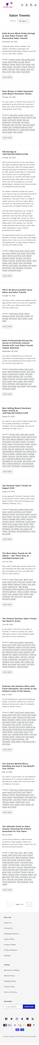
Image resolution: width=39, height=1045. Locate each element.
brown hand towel (29, 720)
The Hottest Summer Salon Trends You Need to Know (19, 619)
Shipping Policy (10, 981)
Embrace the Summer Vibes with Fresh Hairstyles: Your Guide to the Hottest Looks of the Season (19, 688)
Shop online (7, 72)
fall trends (25, 122)
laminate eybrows (9, 592)
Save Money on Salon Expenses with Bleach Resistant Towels (17, 92)
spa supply (23, 265)
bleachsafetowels (23, 795)
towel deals (25, 72)
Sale (12, 877)
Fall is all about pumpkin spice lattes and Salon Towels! (17, 291)
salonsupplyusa (22, 384)
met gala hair (23, 659)
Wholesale (16, 466)
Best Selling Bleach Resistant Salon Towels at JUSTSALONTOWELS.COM (16, 410)
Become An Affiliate (11, 970)
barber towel (29, 251)
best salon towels (17, 115)
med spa (11, 69)
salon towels (18, 132)
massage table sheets (16, 519)
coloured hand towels (16, 447)
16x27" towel (28, 853)
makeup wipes (21, 454)
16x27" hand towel (17, 251)
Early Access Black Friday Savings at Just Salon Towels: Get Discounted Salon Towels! (18, 35)
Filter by (13, 21)
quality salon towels (27, 130)
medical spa (7, 127)
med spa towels (28, 125)
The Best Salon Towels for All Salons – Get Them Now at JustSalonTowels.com (16, 555)
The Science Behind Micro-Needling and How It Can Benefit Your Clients (18, 766)
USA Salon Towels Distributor (19, 531)
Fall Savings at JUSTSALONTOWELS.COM (15, 152)
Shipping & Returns (11, 934)
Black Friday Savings (16, 62)
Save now (30, 69)
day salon (16, 517)
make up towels (8, 454)
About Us (7, 923)
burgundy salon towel (25, 722)
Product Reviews (10, 950)
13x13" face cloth (16, 579)
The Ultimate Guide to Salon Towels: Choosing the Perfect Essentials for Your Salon (16, 828)
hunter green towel (21, 732)
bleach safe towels (23, 64)
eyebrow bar (19, 449)
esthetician (6, 122)
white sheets (16, 742)
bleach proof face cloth (16, 256)
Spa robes (16, 72)
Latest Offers (9, 939)
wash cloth (6, 466)
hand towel (29, 449)
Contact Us (8, 928)
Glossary (7, 956)
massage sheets (26, 875)
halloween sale (8, 125)
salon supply (21, 69)
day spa (26, 120)
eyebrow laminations (20, 654)
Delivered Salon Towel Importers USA (20, 652)
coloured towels (26, 650)
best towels (21, 253)
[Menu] (35, 5)
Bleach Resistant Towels (16, 117)
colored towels (14, 865)
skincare (5, 265)
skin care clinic (17, 596)
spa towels (32, 265)
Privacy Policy (9, 987)
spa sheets (14, 265)
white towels (31, 386)
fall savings (16, 122)
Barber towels (15, 60)
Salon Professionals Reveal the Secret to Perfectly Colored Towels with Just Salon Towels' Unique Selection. (17, 344)
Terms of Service (10, 992)
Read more (7, 77)
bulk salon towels (15, 120)
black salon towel (19, 437)
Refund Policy (9, 976)
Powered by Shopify (29, 1036)
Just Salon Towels (20, 67)
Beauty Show (7, 715)
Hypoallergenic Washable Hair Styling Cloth (19, 451)
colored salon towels (16, 374)
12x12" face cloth (16, 853)
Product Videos (10, 945)
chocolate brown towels (11, 725)
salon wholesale (25, 263)
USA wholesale (17, 268)
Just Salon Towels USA (15, 1036)
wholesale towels (15, 270)
